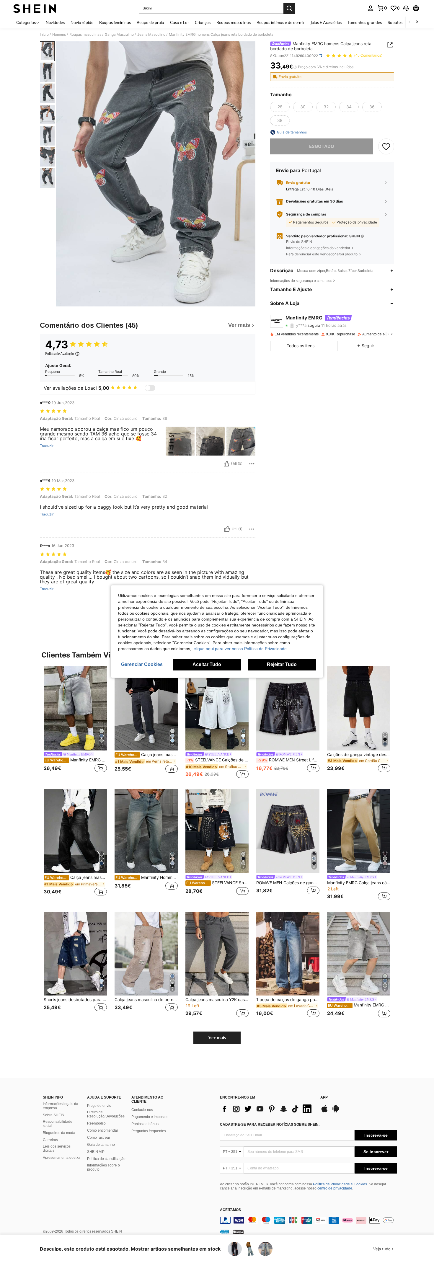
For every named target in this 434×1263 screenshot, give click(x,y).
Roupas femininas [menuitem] (115, 22)
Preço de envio (99, 1106)
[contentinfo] (308, 1220)
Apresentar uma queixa (61, 1158)
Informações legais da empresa (60, 1106)
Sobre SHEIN (53, 1115)
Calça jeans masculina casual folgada (76, 877)
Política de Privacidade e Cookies (340, 1184)
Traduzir (46, 446)
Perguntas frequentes (148, 1131)
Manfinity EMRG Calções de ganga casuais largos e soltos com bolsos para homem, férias (359, 1005)
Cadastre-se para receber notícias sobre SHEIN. (269, 1124)
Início (44, 34)
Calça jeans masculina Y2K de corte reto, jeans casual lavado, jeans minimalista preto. (146, 754)
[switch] (150, 388)
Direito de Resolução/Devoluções (106, 1114)
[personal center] (370, 8)
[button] (405, 8)
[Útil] (226, 463)
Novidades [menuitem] (55, 22)
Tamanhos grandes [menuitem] (364, 22)
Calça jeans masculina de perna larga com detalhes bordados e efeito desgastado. (146, 999)
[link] (382, 8)
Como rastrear (98, 1137)
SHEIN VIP (96, 1152)
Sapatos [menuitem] (395, 22)
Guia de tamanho (101, 1145)
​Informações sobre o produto (103, 1167)
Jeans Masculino (151, 34)
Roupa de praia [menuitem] (150, 22)
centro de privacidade (334, 1188)
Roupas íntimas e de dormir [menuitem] (281, 22)
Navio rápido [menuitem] (82, 22)
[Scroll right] (417, 22)
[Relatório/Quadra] (251, 463)
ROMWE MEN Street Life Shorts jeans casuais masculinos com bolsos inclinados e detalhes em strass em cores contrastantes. (288, 760)
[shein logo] (34, 8)
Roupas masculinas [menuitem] (233, 22)
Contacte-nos (142, 1110)
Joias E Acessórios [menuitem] (326, 22)
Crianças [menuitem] (203, 22)
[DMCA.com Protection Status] (238, 1232)
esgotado (321, 146)
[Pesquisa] (289, 8)
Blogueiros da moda (59, 1133)
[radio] (280, 107)
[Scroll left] (410, 22)
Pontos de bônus (145, 1124)
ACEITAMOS (230, 1210)
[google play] (336, 1111)
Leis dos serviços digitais (57, 1148)
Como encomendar (102, 1130)
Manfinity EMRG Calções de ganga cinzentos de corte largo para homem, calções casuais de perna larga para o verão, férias (76, 760)
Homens (59, 34)
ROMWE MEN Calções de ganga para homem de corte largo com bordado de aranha (287, 882)
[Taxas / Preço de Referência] (295, 67)
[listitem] (75, 723)
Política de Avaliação (59, 354)
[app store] (324, 1111)
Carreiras (50, 1140)
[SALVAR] (386, 146)
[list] (267, 1108)
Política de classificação (106, 1159)
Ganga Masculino (119, 34)
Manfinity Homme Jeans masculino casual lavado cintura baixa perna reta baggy (146, 877)
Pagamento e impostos (149, 1117)
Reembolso (96, 1123)
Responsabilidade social (57, 1124)
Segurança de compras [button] (306, 214)
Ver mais (217, 1037)
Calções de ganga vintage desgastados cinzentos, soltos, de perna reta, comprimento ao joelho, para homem (358, 754)
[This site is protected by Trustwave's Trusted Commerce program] (224, 1232)
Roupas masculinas (85, 34)
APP (324, 1097)
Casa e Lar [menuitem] (179, 22)
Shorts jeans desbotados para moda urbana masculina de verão (75, 999)
